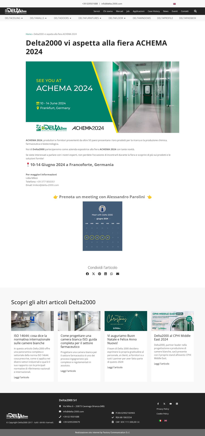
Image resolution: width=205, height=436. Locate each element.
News (165, 11)
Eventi (175, 11)
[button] (195, 11)
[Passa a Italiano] (160, 420)
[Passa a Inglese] (174, 4)
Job (128, 11)
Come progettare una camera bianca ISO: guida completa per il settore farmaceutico (79, 341)
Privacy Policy (163, 409)
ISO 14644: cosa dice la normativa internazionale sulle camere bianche (32, 339)
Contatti (185, 11)
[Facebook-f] (158, 403)
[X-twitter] (164, 403)
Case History (154, 11)
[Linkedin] (176, 403)
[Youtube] (170, 403)
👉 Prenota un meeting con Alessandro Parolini (100, 196)
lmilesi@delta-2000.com (46, 185)
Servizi (97, 11)
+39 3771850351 (46, 181)
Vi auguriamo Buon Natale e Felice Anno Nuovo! (122, 339)
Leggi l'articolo (21, 377)
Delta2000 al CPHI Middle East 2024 (172, 337)
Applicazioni (138, 11)
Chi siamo (108, 11)
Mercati (119, 11)
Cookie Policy (163, 413)
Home (29, 34)
